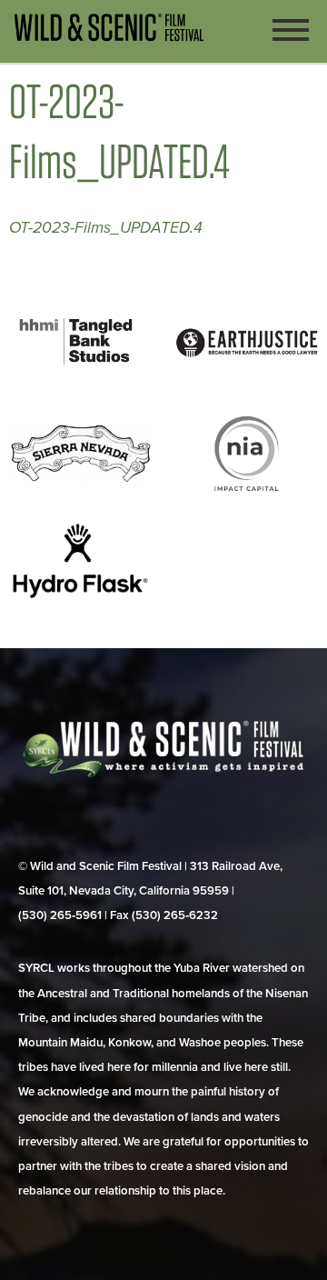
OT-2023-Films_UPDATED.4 (106, 227)
